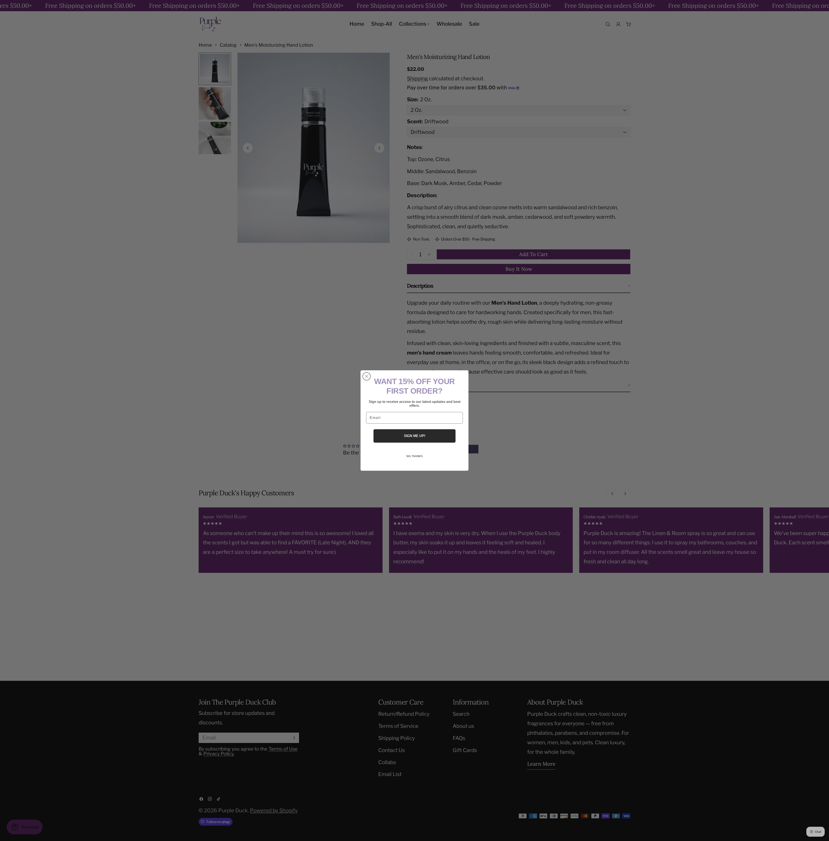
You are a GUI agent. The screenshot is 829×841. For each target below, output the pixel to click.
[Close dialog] (366, 376)
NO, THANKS (415, 456)
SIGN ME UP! (414, 436)
